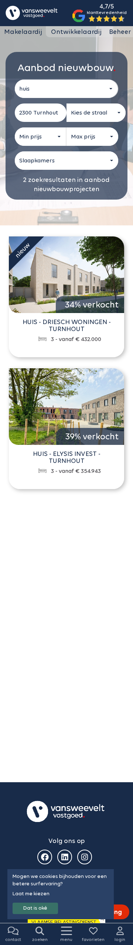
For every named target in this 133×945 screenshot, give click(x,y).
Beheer (120, 32)
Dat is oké (35, 908)
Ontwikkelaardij (76, 32)
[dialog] (60, 894)
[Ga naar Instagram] (84, 857)
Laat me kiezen (31, 893)
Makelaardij (23, 32)
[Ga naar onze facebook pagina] (44, 857)
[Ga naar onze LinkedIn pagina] (64, 857)
